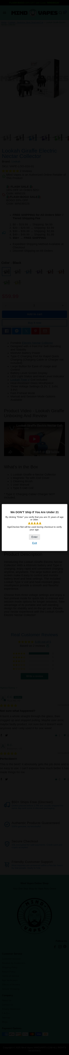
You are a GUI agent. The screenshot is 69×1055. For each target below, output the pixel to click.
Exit (34, 543)
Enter (34, 536)
